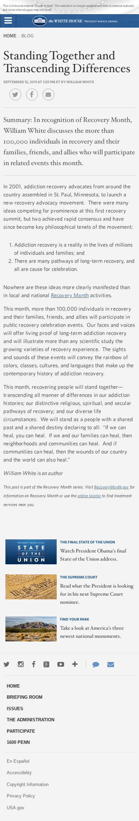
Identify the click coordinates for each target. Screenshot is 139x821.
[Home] (74, 25)
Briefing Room (25, 697)
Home (10, 35)
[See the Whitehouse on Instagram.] (21, 664)
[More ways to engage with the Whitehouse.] (75, 664)
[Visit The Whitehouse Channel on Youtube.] (60, 664)
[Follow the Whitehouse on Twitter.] (6, 664)
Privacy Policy (21, 795)
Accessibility (19, 772)
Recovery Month (70, 295)
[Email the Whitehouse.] (110, 664)
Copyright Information (28, 784)
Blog (27, 35)
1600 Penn (18, 742)
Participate (21, 731)
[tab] (8, 21)
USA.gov (15, 807)
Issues (15, 708)
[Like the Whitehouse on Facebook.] (33, 664)
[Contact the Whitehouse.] (92, 664)
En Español (18, 761)
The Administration (30, 719)
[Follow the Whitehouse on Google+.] (46, 664)
